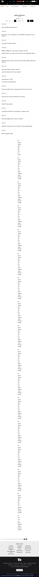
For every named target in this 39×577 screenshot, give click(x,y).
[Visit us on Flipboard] (22, 1)
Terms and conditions (32, 563)
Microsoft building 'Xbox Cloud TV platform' (12, 119)
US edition (18, 575)
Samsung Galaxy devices (11, 549)
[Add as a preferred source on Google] (19, 570)
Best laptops (19, 547)
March (19, 146)
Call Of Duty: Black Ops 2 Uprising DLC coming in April (15, 111)
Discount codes (28, 552)
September (20, 173)
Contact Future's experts (18, 563)
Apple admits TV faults (7, 79)
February (19, 144)
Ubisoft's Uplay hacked (7, 104)
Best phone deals (28, 547)
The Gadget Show (32, 6)
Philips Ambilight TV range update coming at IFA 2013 (15, 51)
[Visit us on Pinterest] (17, 1)
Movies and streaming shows (11, 552)
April (19, 147)
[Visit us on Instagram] (20, 1)
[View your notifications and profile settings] (30, 1)
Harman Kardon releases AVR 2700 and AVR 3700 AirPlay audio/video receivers (19, 61)
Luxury (23, 3)
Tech (10, 3)
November (20, 224)
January (19, 142)
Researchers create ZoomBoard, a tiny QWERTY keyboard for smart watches (18, 35)
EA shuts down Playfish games (9, 82)
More (30, 3)
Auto (27, 3)
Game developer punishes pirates (9, 27)
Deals (7, 6)
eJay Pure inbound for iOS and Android (11, 72)
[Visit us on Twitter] (15, 1)
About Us (25, 563)
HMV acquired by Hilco (7, 133)
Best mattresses (19, 552)
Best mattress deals (28, 548)
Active (14, 3)
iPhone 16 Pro (11, 547)
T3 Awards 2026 (24, 6)
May (18, 149)
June (19, 151)
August (19, 154)
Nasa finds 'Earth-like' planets (9, 43)
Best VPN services (11, 553)
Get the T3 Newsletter (15, 6)
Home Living (18, 3)
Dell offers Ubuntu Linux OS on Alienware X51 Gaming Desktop (17, 126)
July (18, 337)
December (19, 178)
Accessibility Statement (7, 563)
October (19, 175)
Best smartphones (19, 550)
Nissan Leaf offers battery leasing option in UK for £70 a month (17, 89)
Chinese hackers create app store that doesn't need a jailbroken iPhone (18, 53)
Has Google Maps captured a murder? (11, 69)
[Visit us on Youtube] (18, 1)
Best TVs (19, 548)
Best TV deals (28, 550)
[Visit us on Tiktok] (23, 1)
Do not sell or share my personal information (19, 566)
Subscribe (33, 1)
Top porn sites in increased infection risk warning (13, 96)
